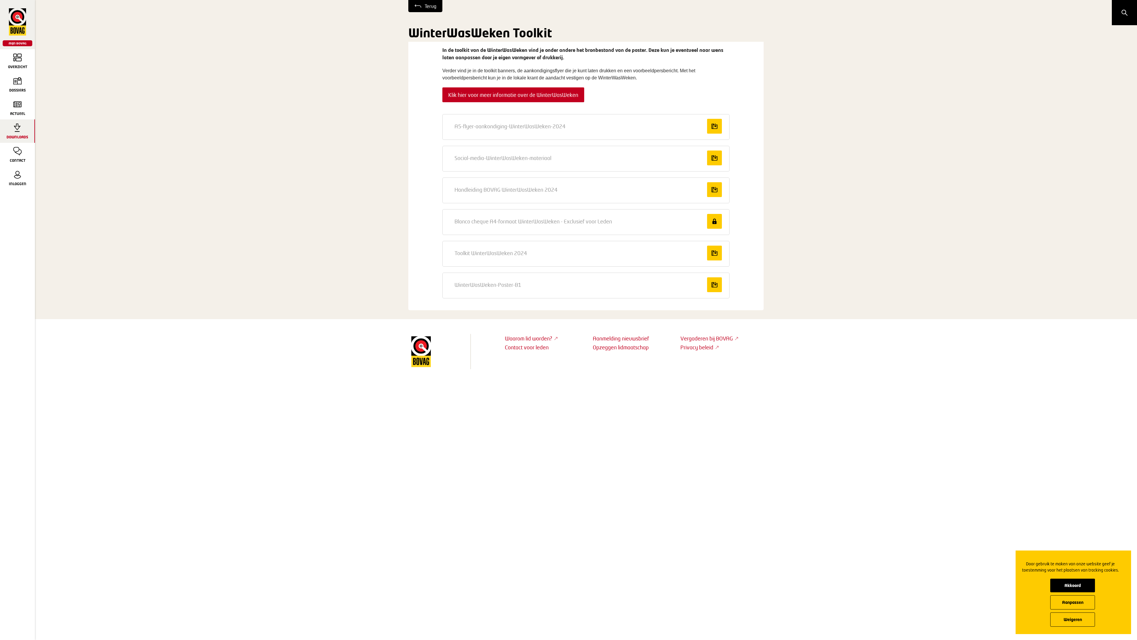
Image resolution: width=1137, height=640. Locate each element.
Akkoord (1072, 585)
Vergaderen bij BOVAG (706, 338)
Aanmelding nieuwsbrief (621, 338)
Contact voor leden (527, 347)
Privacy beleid (696, 347)
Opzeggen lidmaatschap (621, 347)
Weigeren (1073, 619)
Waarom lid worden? (528, 338)
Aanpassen (1072, 602)
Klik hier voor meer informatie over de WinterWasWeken (513, 95)
